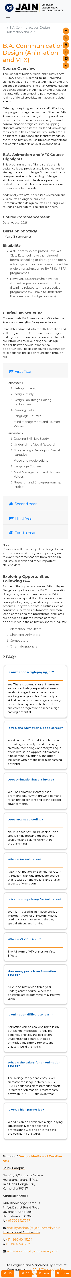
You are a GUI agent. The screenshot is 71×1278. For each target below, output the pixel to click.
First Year (23, 371)
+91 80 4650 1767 (17, 1244)
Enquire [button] (44, 1273)
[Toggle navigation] (8, 17)
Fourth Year (25, 533)
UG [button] (9, 1273)
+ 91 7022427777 (17, 1220)
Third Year (23, 518)
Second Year (25, 504)
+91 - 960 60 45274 (18, 1239)
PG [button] (27, 1273)
